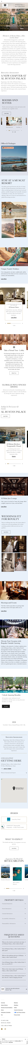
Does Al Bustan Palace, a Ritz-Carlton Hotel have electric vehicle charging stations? (13, 976)
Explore (14, 456)
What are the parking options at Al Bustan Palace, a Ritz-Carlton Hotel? (12, 956)
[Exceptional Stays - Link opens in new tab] (14, 158)
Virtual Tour (14, 373)
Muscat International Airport (8, 772)
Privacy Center (17, 1014)
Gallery (22, 28)
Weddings (16, 1005)
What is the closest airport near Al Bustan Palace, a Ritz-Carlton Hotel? (12, 970)
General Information (7, 913)
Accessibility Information (8, 918)
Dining (2, 1009)
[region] (14, 304)
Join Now (6, 706)
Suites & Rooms (4, 1005)
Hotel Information (6, 908)
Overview (3, 1002)
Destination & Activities (5, 1012)
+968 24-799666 (7, 768)
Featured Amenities (7, 903)
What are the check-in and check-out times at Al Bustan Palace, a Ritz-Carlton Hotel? (13, 943)
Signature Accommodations (6, 1007)
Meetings (16, 1002)
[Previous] (6, 130)
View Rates (18, 127)
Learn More (6, 113)
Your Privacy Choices (20, 1012)
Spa (2, 1014)
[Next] (21, 130)
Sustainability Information (9, 923)
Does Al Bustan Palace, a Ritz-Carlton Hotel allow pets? (13, 949)
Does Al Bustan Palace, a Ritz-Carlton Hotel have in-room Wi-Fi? (13, 963)
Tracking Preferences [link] (18, 1009)
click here (11, 1042)
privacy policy (18, 1040)
